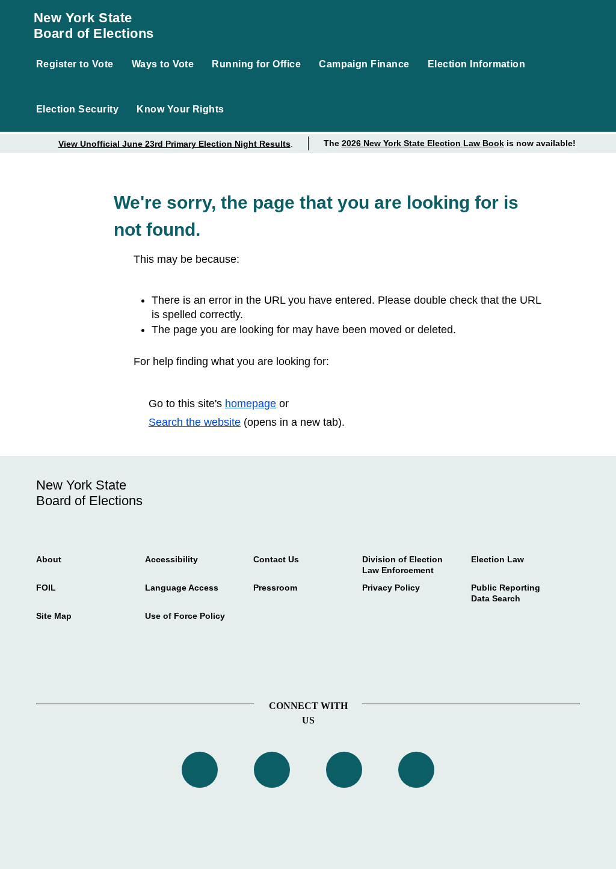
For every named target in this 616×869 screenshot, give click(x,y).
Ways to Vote (163, 64)
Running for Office (256, 64)
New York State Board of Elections (94, 25)
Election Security (77, 109)
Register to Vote (75, 64)
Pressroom (275, 587)
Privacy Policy (391, 587)
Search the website (195, 422)
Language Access (181, 587)
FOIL (46, 587)
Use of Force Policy (185, 616)
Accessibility (171, 559)
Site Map (54, 616)
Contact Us (276, 559)
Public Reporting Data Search (505, 593)
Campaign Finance (364, 64)
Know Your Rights (180, 109)
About (48, 559)
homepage (250, 404)
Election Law (497, 559)
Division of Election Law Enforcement (402, 564)
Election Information (477, 64)
